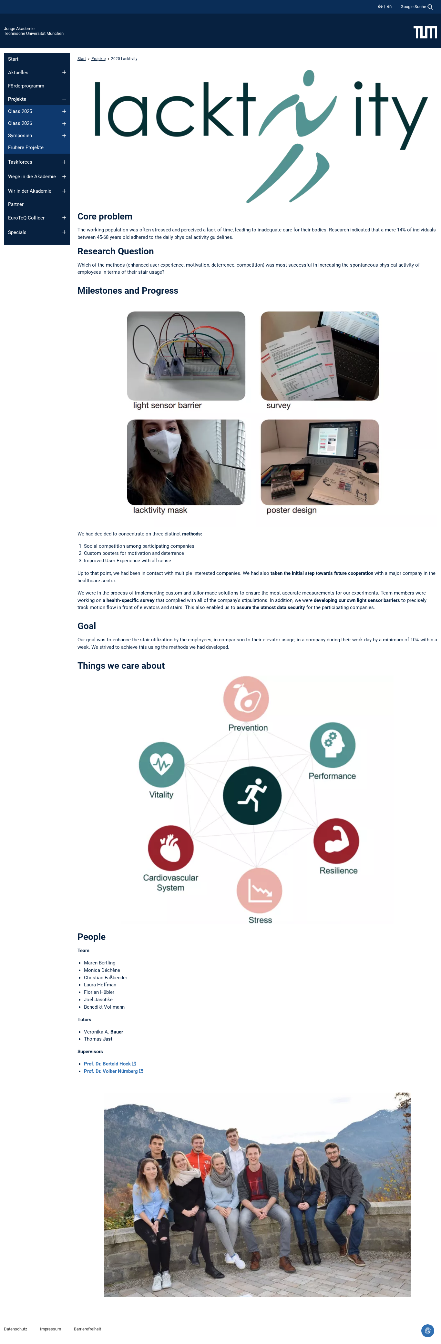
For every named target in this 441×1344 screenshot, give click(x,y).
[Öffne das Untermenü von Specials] (64, 232)
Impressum (50, 1329)
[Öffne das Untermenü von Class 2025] (64, 111)
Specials (17, 232)
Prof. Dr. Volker (111, 1071)
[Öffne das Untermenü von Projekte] (64, 99)
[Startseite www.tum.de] (425, 32)
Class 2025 (20, 111)
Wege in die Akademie (32, 176)
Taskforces (20, 162)
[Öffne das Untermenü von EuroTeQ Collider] (64, 217)
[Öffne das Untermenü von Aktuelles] (64, 72)
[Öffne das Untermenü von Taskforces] (64, 162)
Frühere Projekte (26, 147)
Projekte (17, 99)
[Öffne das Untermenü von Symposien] (64, 135)
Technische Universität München (34, 33)
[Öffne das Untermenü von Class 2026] (64, 123)
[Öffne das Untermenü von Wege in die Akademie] (64, 176)
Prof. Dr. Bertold (107, 1064)
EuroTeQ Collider (26, 218)
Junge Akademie (19, 28)
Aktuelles (18, 73)
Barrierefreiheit (87, 1329)
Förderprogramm (26, 86)
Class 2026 (20, 123)
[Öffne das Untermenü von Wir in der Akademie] (64, 191)
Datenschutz (15, 1329)
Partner (16, 204)
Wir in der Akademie (29, 191)
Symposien (20, 135)
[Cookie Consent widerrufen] (427, 1330)
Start (13, 59)
